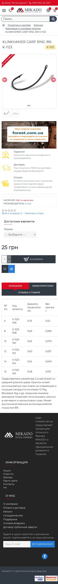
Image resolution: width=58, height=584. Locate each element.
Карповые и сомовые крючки (23, 28)
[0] (9, 10)
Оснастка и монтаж (19, 25)
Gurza (28, 203)
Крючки (38, 25)
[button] (5, 80)
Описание (15, 286)
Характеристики (42, 286)
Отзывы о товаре (29, 292)
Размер (8, 229)
